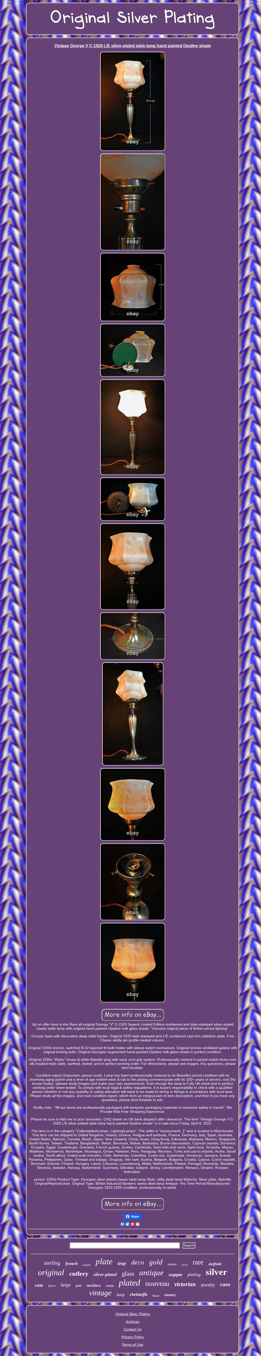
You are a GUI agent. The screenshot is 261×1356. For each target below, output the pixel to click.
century (170, 1295)
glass (128, 1273)
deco (137, 1262)
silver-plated (105, 1274)
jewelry (208, 1284)
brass (156, 1295)
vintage (100, 1292)
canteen (172, 1264)
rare (198, 1262)
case (225, 1284)
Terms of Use (132, 1344)
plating (194, 1274)
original (51, 1272)
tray (122, 1263)
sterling (52, 1263)
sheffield (214, 1264)
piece (52, 1285)
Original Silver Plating (132, 1314)
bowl (185, 1264)
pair (79, 1285)
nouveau (157, 1283)
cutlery (78, 1273)
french (71, 1263)
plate (104, 1261)
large (66, 1284)
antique (151, 1272)
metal (110, 1286)
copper (175, 1275)
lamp (120, 1295)
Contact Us (132, 1329)
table (39, 1285)
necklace (94, 1285)
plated (129, 1282)
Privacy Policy (133, 1337)
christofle (139, 1294)
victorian (185, 1284)
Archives (132, 1322)
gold (156, 1262)
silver (216, 1272)
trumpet (86, 1264)
